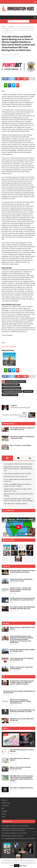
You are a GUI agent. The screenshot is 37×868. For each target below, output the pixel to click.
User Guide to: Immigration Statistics (21, 788)
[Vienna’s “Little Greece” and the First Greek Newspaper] (5, 669)
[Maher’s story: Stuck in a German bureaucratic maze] (5, 769)
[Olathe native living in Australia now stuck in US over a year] (5, 581)
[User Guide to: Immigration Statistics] (5, 789)
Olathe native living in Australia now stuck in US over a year (21, 580)
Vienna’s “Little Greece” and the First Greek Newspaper (21, 667)
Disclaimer (4, 811)
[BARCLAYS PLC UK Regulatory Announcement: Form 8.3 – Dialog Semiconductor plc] (5, 701)
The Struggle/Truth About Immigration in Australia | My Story (22, 428)
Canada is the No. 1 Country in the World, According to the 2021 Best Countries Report (20, 589)
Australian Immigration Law (11, 388)
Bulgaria (6, 623)
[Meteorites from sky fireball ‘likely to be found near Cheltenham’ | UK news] (5, 711)
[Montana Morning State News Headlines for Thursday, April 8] (5, 651)
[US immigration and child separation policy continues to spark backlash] (28, 739)
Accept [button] (16, 865)
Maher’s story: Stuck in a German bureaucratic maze (20, 768)
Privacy (4, 814)
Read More (23, 865)
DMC (3, 808)
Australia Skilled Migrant (10, 385)
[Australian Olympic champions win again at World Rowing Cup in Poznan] (22, 553)
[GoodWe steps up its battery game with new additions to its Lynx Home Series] (5, 600)
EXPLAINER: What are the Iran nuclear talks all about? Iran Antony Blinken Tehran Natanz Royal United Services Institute (21, 778)
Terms (3, 816)
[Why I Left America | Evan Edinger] (5, 447)
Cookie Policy (5, 805)
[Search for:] (18, 21)
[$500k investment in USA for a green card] (29, 547)
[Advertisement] (19, 400)
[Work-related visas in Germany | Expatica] (5, 760)
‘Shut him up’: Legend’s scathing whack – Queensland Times (22, 437)
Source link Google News (9, 346)
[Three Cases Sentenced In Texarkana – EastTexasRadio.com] (5, 660)
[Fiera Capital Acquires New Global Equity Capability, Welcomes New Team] (5, 608)
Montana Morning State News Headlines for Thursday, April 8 (22, 650)
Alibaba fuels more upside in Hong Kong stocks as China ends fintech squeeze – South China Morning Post (18, 468)
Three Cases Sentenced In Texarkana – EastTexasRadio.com (22, 659)
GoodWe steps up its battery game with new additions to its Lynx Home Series (22, 599)
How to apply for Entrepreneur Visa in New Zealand (18, 464)
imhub (17, 54)
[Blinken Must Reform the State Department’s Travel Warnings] (29, 553)
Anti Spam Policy (6, 803)
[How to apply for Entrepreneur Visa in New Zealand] (6, 547)
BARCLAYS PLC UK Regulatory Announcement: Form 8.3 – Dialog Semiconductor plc (20, 701)
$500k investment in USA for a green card (15, 476)
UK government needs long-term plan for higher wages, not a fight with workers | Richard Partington (21, 682)
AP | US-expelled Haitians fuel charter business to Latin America (18, 838)
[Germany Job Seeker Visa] (11, 739)
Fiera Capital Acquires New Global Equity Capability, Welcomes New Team (22, 607)
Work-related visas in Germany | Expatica (15, 503)
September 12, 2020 (8, 54)
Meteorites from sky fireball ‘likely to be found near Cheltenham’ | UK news (22, 710)
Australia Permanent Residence (15, 381)
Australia (6, 566)
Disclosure (4, 800)
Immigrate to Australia (10, 394)
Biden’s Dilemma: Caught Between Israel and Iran (22, 628)
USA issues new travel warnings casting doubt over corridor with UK (19, 691)
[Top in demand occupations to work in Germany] (22, 547)
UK (4, 676)
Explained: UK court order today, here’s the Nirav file (22, 719)
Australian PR (28, 391)
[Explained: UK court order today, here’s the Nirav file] (5, 720)
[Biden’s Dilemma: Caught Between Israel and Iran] (5, 629)
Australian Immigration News (12, 391)
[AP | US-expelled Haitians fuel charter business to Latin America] (6, 553)
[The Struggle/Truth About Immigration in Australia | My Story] (5, 429)
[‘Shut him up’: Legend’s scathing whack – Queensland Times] (5, 438)
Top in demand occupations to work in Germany (17, 473)
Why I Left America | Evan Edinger (20, 445)
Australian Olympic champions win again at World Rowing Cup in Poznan (22, 571)
